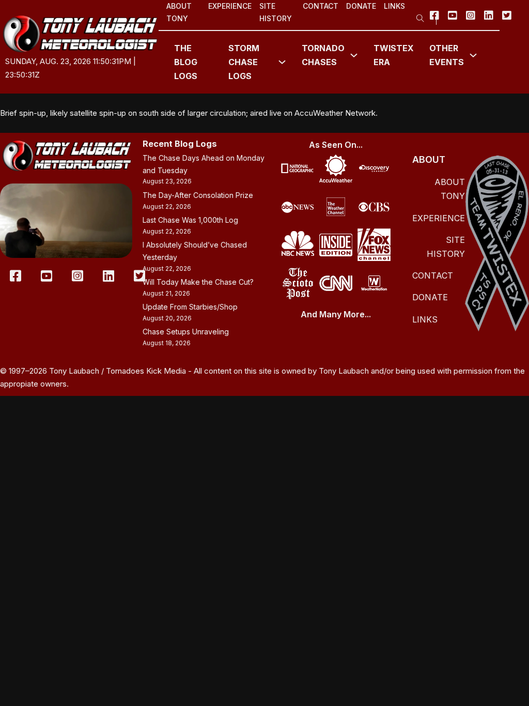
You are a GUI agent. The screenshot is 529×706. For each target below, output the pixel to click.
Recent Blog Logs (180, 144)
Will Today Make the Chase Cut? (198, 282)
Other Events (446, 55)
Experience (230, 6)
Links (394, 6)
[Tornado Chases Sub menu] (354, 55)
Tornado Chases (323, 55)
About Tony (179, 12)
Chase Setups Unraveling (186, 331)
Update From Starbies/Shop (190, 306)
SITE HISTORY (275, 12)
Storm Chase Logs (243, 62)
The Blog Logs (185, 62)
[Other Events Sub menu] (473, 55)
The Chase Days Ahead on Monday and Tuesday (203, 164)
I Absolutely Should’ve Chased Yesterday (195, 251)
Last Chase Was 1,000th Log (190, 220)
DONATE (361, 6)
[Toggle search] (420, 14)
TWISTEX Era (394, 55)
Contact (320, 6)
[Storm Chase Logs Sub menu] (282, 62)
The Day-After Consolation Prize (198, 195)
